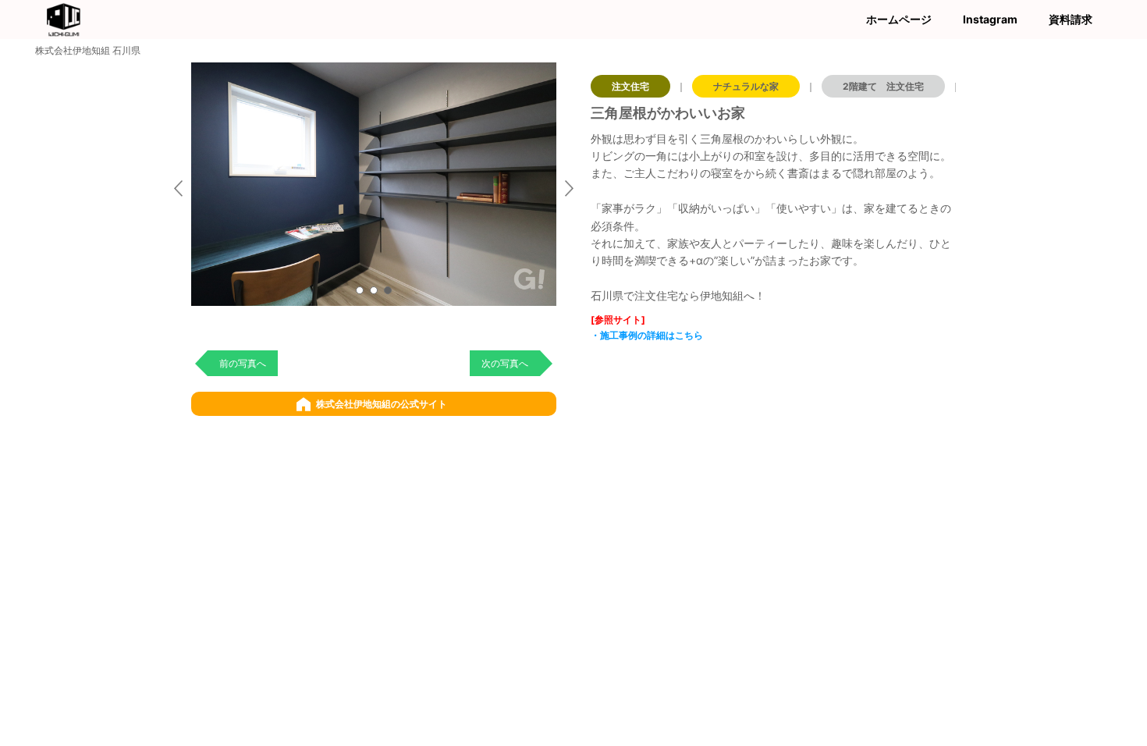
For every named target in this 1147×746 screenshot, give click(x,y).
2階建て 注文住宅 (883, 86)
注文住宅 (630, 86)
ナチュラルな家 (746, 86)
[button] (360, 290)
